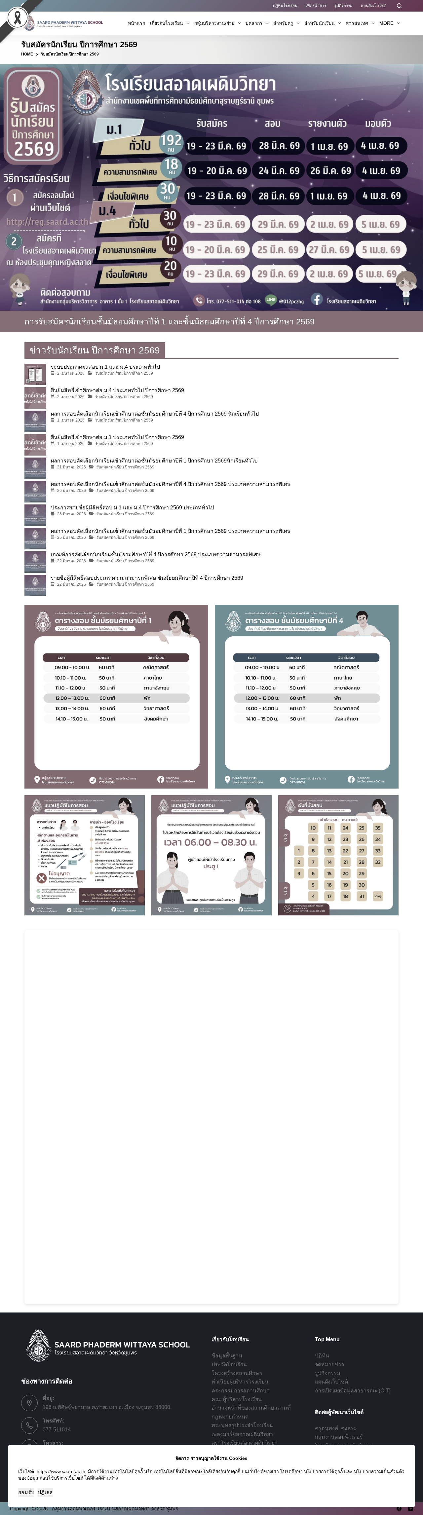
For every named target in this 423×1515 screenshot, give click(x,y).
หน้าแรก (136, 23)
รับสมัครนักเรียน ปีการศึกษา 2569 (124, 373)
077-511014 (57, 1429)
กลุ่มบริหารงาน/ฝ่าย (214, 23)
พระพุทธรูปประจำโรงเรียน (242, 1425)
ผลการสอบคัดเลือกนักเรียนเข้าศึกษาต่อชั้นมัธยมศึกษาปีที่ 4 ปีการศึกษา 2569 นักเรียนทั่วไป (155, 414)
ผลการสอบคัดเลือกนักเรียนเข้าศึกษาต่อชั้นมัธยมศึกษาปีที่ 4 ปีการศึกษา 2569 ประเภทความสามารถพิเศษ (171, 484)
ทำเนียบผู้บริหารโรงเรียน (240, 1382)
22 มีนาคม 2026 (71, 561)
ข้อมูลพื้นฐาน (227, 1355)
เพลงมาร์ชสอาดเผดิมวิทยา (242, 1434)
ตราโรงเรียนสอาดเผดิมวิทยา (245, 1443)
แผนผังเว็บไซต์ (373, 5)
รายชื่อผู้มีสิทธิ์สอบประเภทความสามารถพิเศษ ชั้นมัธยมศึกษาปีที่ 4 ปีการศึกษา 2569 (147, 578)
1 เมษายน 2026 (71, 420)
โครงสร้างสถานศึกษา (237, 1373)
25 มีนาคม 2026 (71, 537)
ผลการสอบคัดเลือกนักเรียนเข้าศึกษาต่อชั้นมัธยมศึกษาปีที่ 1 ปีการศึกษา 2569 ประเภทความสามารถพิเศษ (171, 531)
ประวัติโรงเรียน (229, 1364)
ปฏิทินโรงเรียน (285, 5)
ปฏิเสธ (45, 1492)
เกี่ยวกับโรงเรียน (166, 23)
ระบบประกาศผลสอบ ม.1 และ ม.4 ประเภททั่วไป (105, 367)
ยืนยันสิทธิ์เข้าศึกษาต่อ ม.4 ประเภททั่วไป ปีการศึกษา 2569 (117, 390)
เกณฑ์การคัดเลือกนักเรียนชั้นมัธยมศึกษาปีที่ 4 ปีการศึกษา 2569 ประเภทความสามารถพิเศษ (156, 554)
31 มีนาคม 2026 (71, 467)
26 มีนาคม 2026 (71, 491)
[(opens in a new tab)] (35, 421)
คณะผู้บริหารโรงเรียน (237, 1399)
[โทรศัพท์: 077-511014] (29, 1425)
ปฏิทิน (322, 1355)
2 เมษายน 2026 (71, 373)
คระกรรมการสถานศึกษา (241, 1390)
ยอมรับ (26, 1492)
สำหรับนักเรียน (319, 23)
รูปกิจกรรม (343, 5)
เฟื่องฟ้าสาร (316, 5)
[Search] (399, 5)
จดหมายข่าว (329, 1364)
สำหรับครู (283, 23)
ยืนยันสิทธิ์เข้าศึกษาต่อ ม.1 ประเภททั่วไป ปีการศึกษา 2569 (117, 437)
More (386, 23)
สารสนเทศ (357, 23)
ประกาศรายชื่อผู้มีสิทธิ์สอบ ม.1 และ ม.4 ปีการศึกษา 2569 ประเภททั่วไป (132, 507)
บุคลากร (254, 23)
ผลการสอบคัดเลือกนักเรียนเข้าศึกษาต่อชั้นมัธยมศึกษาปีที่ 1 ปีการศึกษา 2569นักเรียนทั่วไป (154, 460)
